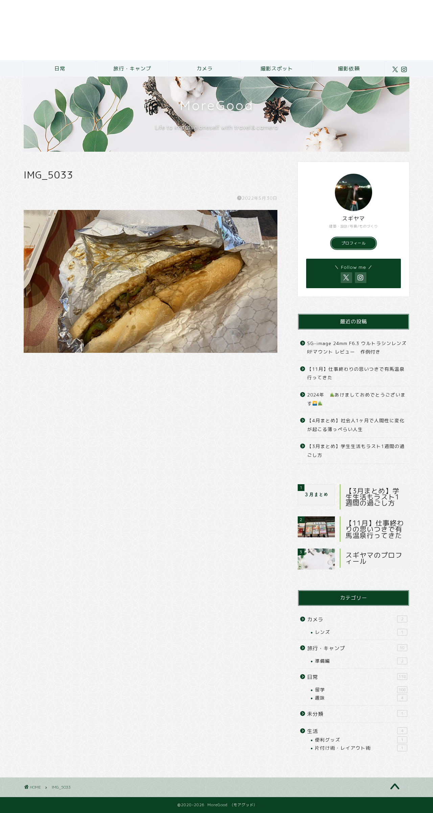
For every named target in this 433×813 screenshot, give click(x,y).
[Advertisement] (203, 30)
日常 (59, 68)
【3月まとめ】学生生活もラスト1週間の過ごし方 (356, 450)
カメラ (205, 68)
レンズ (359, 632)
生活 (355, 731)
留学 (360, 689)
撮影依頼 (349, 68)
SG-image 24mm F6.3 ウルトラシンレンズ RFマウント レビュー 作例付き (357, 347)
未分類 (355, 714)
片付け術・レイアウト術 (359, 748)
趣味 (359, 697)
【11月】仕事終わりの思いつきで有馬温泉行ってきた (356, 373)
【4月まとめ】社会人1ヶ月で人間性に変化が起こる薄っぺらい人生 (356, 424)
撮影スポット (276, 68)
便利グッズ (359, 739)
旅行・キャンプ (132, 68)
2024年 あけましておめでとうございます (356, 399)
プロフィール (353, 243)
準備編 (359, 661)
